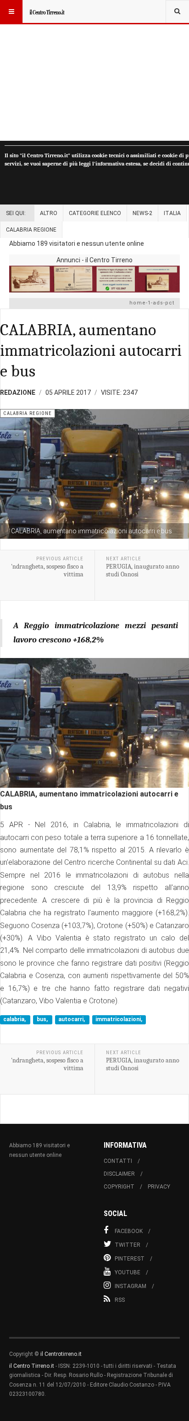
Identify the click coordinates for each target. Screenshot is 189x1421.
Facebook (129, 1231)
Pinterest (130, 1258)
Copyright (119, 1186)
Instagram (130, 1286)
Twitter (127, 1245)
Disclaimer (119, 1174)
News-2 (142, 213)
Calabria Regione (31, 230)
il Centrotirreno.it (61, 1354)
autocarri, (72, 1020)
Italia (172, 213)
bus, (43, 1020)
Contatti (118, 1161)
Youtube (127, 1272)
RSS (120, 1300)
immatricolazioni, (118, 1020)
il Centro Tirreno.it (31, 1366)
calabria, (15, 1020)
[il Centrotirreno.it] (46, 11)
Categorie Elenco (95, 213)
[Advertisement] (94, 70)
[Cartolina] (94, 279)
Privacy (159, 1186)
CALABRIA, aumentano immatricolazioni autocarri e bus (91, 351)
